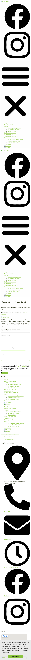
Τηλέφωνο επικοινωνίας (7, 348)
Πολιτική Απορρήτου (21, 366)
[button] (15, 91)
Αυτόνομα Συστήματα (10, 133)
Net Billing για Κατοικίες (14, 129)
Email (2, 341)
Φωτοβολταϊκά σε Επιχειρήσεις (16, 139)
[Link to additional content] (5, 1)
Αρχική (6, 123)
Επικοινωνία (7, 144)
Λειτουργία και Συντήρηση (11, 136)
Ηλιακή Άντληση (8, 134)
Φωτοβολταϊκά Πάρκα (10, 124)
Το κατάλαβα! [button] (16, 656)
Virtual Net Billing (12, 131)
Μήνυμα (3, 354)
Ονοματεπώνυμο (5, 335)
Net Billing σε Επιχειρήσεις (14, 128)
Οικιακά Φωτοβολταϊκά (14, 141)
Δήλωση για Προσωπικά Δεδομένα (10, 434)
